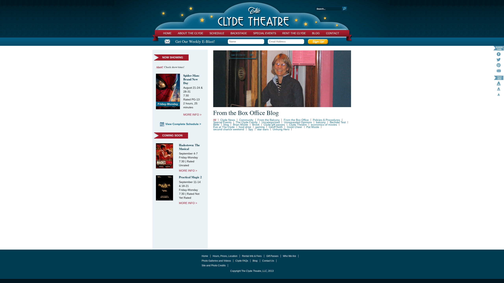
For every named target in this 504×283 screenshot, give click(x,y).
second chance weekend (228, 129)
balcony (321, 122)
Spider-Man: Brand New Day (191, 79)
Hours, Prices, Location (225, 256)
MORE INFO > (192, 114)
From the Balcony (269, 119)
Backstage (239, 33)
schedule (216, 33)
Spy (250, 129)
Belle (216, 124)
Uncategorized (271, 122)
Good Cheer (294, 127)
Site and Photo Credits (214, 265)
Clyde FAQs (241, 260)
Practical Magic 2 (190, 177)
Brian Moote (240, 124)
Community (246, 119)
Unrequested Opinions (298, 122)
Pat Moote (312, 127)
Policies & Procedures (326, 119)
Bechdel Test (338, 122)
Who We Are (289, 256)
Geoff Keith (276, 127)
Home (167, 33)
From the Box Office (296, 119)
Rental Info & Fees (252, 256)
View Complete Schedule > (183, 124)
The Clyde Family (247, 122)
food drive (245, 127)
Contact (332, 33)
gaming (260, 127)
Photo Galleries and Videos (216, 260)
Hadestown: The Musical (189, 147)
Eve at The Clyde (224, 127)
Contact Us (268, 260)
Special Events (264, 33)
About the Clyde (190, 33)
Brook (255, 124)
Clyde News (227, 119)
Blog (316, 33)
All (214, 119)
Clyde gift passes (274, 124)
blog (226, 124)
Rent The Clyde (294, 33)
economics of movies (324, 124)
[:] (499, 71)
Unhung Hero (281, 129)
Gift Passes (272, 256)
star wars (263, 129)
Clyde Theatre (298, 124)
